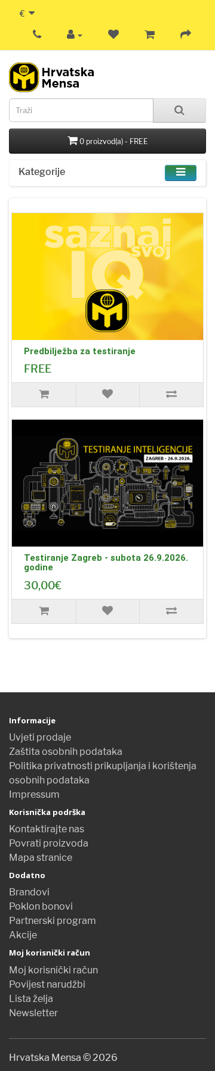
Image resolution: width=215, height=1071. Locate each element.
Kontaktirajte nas (46, 829)
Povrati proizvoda (48, 843)
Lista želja (31, 998)
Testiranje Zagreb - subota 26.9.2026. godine (106, 562)
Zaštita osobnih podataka (65, 751)
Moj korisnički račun (53, 970)
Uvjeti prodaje (40, 737)
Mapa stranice (40, 857)
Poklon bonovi (41, 906)
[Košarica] (150, 35)
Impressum (34, 794)
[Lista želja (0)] (113, 35)
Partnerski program (52, 920)
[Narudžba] (185, 35)
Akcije (23, 935)
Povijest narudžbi (47, 984)
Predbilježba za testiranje (80, 351)
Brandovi (29, 892)
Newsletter (33, 1013)
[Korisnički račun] (74, 35)
